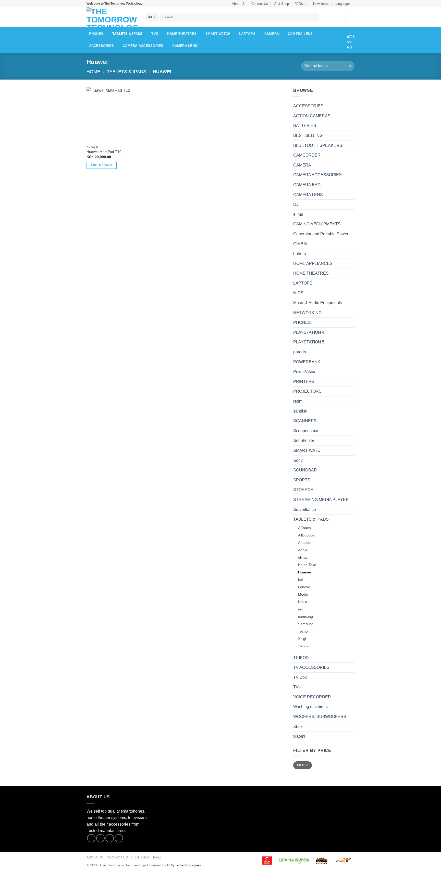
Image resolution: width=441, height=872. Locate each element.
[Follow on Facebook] (91, 838)
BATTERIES (304, 125)
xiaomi (303, 646)
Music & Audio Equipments (317, 303)
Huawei (304, 572)
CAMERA (271, 34)
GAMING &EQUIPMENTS (317, 224)
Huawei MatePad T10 (104, 152)
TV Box (300, 677)
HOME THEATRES (182, 34)
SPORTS (301, 480)
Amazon (304, 543)
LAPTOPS (247, 34)
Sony (298, 460)
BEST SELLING (308, 135)
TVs (154, 34)
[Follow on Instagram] (100, 838)
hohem (299, 253)
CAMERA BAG (307, 185)
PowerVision (304, 371)
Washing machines (310, 706)
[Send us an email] (119, 838)
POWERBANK (306, 362)
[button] (319, 3)
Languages (343, 4)
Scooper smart (306, 431)
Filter (302, 765)
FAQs (299, 4)
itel (300, 580)
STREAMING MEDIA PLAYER (321, 499)
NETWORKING (307, 313)
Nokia (302, 602)
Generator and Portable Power (320, 234)
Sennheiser (303, 440)
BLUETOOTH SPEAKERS (317, 145)
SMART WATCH (217, 34)
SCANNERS (305, 421)
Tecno (303, 631)
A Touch (304, 528)
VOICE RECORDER (312, 697)
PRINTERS (303, 381)
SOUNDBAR (305, 470)
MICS (298, 293)
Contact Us (259, 4)
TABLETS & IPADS (127, 34)
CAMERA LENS (300, 34)
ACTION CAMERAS (311, 116)
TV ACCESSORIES (311, 667)
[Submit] (314, 17)
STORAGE (303, 490)
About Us (239, 4)
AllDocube (306, 535)
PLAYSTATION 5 (308, 342)
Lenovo (304, 587)
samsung (305, 616)
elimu (298, 214)
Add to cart (102, 165)
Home (93, 71)
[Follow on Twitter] (109, 838)
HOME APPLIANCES (313, 263)
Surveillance (304, 509)
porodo (299, 352)
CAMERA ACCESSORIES (143, 46)
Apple (302, 550)
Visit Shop (281, 4)
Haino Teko (307, 565)
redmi (298, 401)
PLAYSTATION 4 (308, 332)
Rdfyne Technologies (184, 865)
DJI (296, 204)
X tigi (302, 639)
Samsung (305, 624)
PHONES (96, 34)
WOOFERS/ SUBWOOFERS (319, 716)
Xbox (298, 726)
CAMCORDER (307, 155)
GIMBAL (301, 244)
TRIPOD (301, 658)
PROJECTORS (307, 391)
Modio (303, 594)
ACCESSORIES (101, 46)
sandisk (300, 411)
